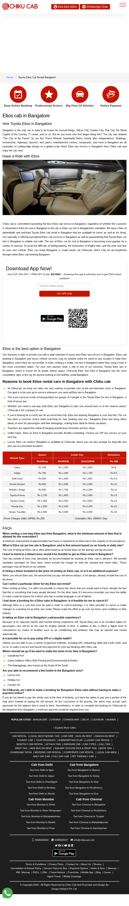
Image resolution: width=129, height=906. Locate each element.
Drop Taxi (21, 748)
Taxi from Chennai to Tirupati (88, 816)
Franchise (73, 872)
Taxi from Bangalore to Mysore (83, 770)
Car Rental (19, 736)
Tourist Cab (25, 740)
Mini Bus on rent (41, 748)
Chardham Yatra (21, 752)
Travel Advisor (57, 872)
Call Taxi (104, 744)
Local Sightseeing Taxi (44, 736)
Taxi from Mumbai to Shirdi (41, 804)
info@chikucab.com (84, 840)
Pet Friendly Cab (83, 756)
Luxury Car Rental (97, 740)
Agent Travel (54, 876)
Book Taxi (105, 748)
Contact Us (72, 864)
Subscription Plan (70, 740)
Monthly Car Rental (29, 744)
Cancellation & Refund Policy (26, 868)
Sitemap (112, 868)
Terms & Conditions (36, 864)
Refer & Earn (98, 868)
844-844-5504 (67, 6)
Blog (98, 872)
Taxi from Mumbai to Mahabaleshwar (40, 816)
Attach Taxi (53, 744)
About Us (86, 864)
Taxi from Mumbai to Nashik (40, 822)
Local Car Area (107, 752)
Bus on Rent (84, 736)
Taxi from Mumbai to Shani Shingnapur (40, 810)
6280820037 (61, 840)
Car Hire (67, 736)
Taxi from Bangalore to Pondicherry (83, 787)
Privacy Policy (56, 864)
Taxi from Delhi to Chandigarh (41, 781)
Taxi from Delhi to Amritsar (42, 787)
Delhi (85, 719)
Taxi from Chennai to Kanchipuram (88, 828)
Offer (44, 872)
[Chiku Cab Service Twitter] (56, 845)
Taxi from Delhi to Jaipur (41, 776)
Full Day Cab (61, 756)
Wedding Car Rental (48, 752)
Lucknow (98, 719)
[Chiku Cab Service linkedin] (72, 845)
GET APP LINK (64, 293)
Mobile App (87, 872)
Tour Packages (45, 740)
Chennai (55, 719)
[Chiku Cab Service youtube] (65, 845)
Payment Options (79, 868)
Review (97, 864)
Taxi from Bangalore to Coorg (83, 776)
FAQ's (36, 872)
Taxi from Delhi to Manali (42, 793)
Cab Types (89, 744)
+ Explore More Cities (64, 727)
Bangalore (40, 719)
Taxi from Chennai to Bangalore (88, 804)
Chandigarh (71, 719)
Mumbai (111, 719)
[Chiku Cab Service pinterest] (69, 845)
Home (9, 77)
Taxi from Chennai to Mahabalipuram (88, 822)
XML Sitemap (23, 872)
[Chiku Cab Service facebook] (59, 845)
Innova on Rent (105, 736)
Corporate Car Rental (79, 752)
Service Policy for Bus (55, 868)
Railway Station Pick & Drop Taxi (76, 748)
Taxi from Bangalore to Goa (83, 793)
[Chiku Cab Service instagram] (62, 845)
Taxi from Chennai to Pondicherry (88, 810)
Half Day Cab (41, 756)
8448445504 (42, 840)
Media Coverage (72, 876)
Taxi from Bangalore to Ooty (84, 781)
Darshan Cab (72, 744)
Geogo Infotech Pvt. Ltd (64, 888)
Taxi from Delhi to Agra (42, 770)
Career (107, 872)
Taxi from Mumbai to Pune (41, 828)
